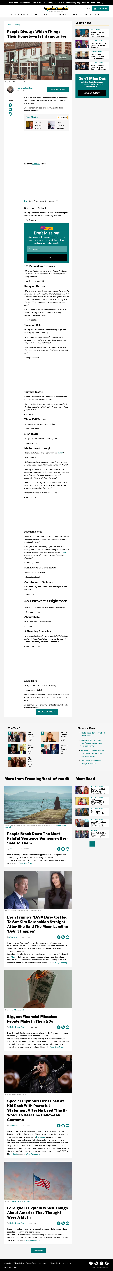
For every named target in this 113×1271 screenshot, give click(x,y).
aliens (60, 453)
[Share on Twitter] (10, 109)
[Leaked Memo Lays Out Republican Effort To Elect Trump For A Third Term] (82, 823)
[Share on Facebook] (10, 105)
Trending (61, 15)
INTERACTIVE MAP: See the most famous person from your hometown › (92, 753)
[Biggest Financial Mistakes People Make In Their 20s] (38, 989)
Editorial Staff (55, 1263)
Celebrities (95, 30)
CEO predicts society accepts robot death (62, 128)
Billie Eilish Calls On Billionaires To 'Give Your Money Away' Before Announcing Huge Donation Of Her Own (54, 3)
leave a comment (58, 89)
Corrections (43, 1263)
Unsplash (8, 827)
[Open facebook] (91, 1263)
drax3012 (36, 164)
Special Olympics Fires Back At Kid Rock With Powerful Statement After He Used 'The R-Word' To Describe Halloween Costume (37, 1110)
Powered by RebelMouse (100, 1267)
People (75, 15)
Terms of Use (31, 1263)
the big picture (93, 15)
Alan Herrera (14, 937)
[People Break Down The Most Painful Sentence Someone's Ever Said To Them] (38, 805)
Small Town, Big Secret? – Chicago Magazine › (91, 762)
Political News (97, 40)
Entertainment (42, 15)
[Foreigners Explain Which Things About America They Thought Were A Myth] (38, 1180)
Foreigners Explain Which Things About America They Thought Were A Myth (37, 1213)
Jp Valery (15, 1010)
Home (9, 25)
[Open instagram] (107, 1263)
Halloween (40, 1137)
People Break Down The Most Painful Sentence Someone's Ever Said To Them (37, 838)
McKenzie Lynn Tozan (25, 88)
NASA (12, 957)
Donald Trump (96, 51)
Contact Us (67, 1263)
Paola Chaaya (61, 825)
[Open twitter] (96, 1263)
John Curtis (13, 849)
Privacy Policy (19, 1263)
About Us (7, 1263)
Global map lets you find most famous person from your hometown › (91, 743)
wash (64, 552)
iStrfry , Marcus (16, 1201)
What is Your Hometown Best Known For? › (92, 734)
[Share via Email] (10, 114)
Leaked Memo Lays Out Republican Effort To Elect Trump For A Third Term (98, 826)
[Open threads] (101, 1263)
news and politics (20, 15)
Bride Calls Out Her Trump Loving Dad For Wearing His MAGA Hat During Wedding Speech (98, 837)
